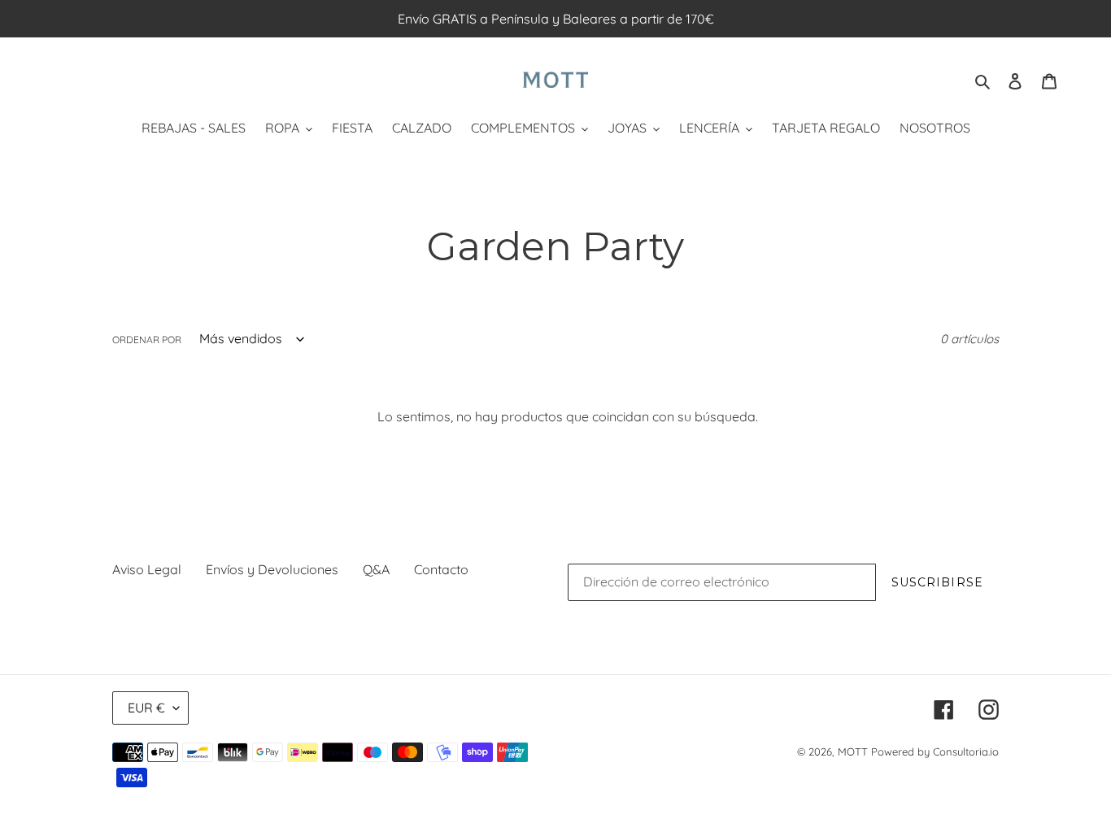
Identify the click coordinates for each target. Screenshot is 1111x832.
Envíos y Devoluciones (272, 569)
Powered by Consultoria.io (935, 751)
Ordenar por (146, 339)
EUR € (146, 707)
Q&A (376, 569)
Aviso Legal (146, 569)
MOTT (853, 751)
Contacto (441, 569)
